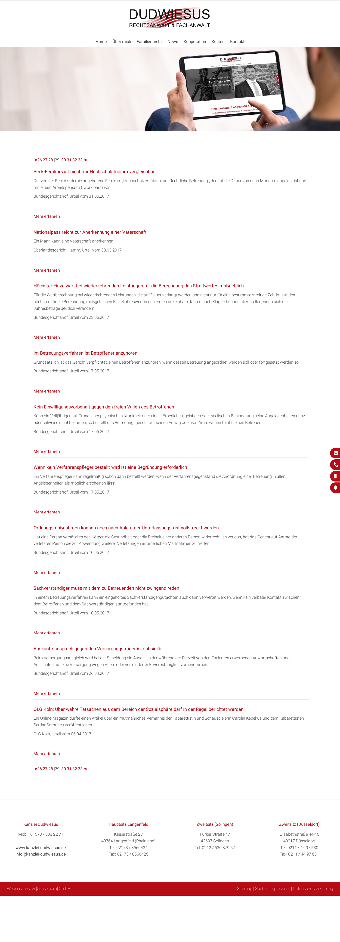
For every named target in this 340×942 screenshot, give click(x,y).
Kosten (218, 41)
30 (63, 159)
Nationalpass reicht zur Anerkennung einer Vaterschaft (90, 232)
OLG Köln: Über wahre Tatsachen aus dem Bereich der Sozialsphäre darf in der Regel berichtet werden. (139, 709)
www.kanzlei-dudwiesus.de (40, 847)
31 (69, 159)
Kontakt (237, 41)
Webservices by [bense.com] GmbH (39, 888)
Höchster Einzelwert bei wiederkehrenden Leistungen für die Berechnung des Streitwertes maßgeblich (139, 285)
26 (39, 159)
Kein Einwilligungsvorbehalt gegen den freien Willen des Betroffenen (104, 407)
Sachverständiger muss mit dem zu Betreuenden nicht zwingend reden (106, 588)
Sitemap (244, 888)
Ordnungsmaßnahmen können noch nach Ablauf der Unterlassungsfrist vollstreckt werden (126, 528)
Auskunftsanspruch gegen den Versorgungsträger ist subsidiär (98, 648)
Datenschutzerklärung (313, 888)
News (172, 41)
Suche (260, 888)
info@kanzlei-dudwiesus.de (40, 854)
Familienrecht (149, 41)
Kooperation (195, 41)
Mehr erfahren (47, 216)
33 (80, 159)
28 (50, 159)
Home (101, 41)
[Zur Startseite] (170, 27)
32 (74, 159)
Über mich (121, 41)
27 (45, 159)
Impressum (279, 888)
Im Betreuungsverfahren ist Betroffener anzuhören (85, 353)
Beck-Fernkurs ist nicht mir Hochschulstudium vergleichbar (94, 171)
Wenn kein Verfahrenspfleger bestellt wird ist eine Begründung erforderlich (110, 467)
